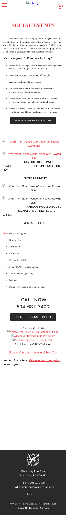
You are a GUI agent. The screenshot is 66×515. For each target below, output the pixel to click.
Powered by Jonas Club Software (33, 508)
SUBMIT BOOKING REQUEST (33, 317)
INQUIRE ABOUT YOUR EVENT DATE (33, 120)
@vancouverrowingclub (44, 360)
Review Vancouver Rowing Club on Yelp (33, 352)
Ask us (6, 233)
